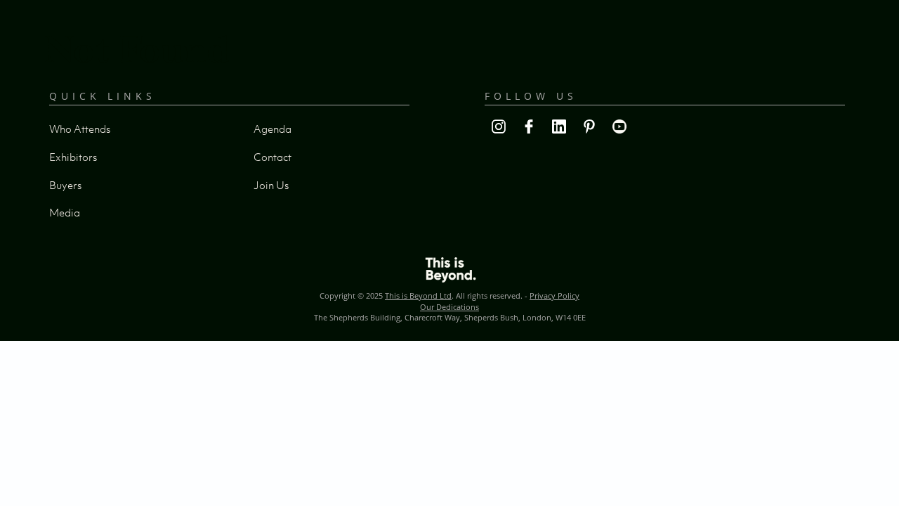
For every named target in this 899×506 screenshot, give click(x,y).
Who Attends (79, 129)
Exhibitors (73, 157)
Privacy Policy (554, 295)
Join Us (271, 185)
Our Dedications (449, 306)
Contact (272, 157)
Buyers (65, 185)
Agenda (272, 129)
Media (64, 212)
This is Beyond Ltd (418, 295)
